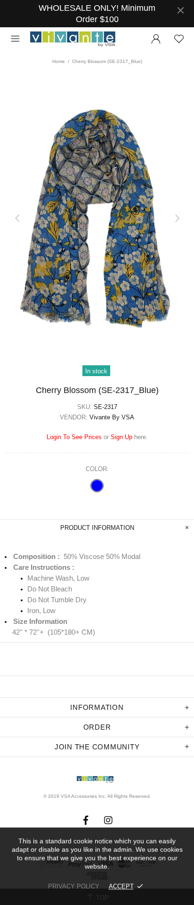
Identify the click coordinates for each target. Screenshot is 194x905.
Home (58, 61)
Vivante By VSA (77, 39)
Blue (97, 485)
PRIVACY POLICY (73, 886)
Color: (97, 468)
